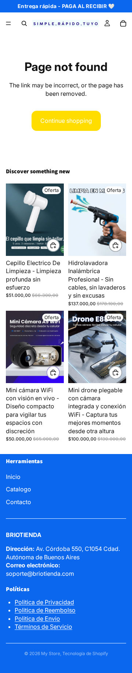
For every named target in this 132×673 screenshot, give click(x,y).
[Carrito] (123, 23)
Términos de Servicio (43, 626)
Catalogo (18, 489)
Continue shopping (66, 120)
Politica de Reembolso (45, 610)
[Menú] (8, 23)
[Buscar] (24, 23)
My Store (50, 653)
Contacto (18, 502)
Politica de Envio (37, 618)
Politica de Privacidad (44, 602)
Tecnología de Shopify (85, 653)
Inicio (13, 476)
